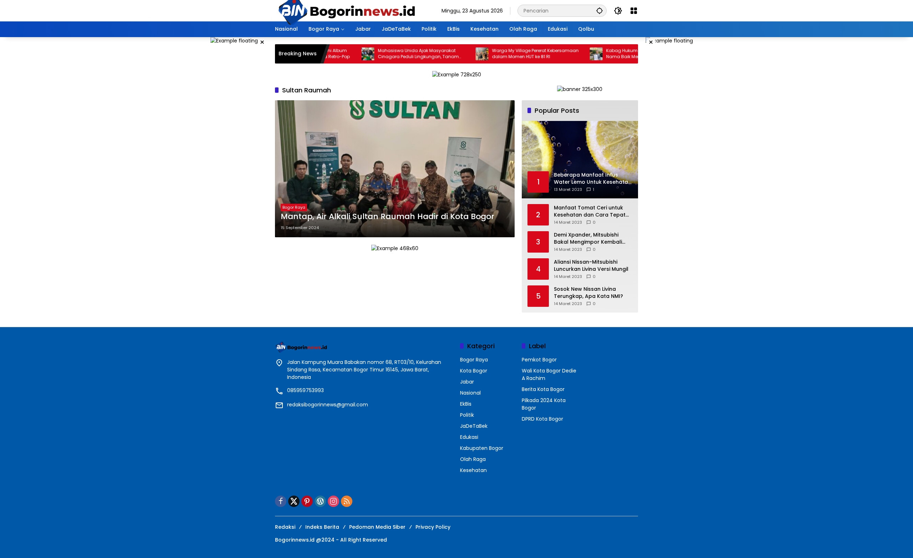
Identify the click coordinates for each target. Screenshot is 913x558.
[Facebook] (280, 501)
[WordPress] (320, 501)
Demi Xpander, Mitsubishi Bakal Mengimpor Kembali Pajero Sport (588, 238)
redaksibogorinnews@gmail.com (327, 404)
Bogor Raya (293, 207)
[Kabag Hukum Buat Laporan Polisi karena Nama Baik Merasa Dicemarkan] (574, 53)
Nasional (470, 392)
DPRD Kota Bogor (542, 418)
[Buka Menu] (633, 10)
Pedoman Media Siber (377, 527)
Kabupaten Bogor (481, 448)
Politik (467, 414)
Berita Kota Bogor (543, 389)
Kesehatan (473, 470)
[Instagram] (333, 501)
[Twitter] (294, 501)
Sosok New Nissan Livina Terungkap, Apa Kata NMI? (588, 293)
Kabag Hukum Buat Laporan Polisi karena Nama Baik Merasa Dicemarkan (630, 54)
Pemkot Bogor (539, 359)
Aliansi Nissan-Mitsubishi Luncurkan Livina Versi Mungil (591, 266)
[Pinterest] (307, 501)
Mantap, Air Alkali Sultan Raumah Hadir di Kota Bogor (387, 216)
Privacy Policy (432, 527)
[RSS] (346, 501)
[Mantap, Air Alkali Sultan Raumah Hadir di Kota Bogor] (395, 168)
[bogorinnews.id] (346, 10)
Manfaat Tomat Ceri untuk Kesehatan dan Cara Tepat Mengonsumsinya (590, 211)
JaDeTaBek (474, 426)
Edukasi (469, 437)
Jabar (467, 381)
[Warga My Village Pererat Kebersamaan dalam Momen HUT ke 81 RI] (460, 53)
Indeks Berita (322, 527)
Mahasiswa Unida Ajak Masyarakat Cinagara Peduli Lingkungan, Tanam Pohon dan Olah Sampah (397, 54)
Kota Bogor (473, 370)
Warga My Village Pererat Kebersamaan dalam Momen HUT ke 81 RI (514, 54)
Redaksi (285, 527)
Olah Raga (473, 459)
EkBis (465, 403)
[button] (599, 10)
